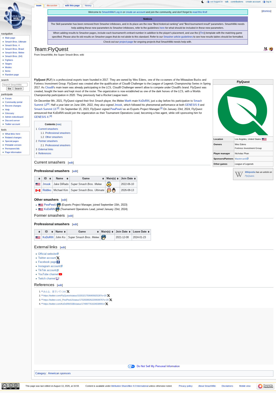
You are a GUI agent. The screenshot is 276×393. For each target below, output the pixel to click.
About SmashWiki (207, 386)
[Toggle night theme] (202, 1)
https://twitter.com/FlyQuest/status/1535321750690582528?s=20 (74, 295)
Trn (202, 33)
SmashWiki (108, 12)
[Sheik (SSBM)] (108, 184)
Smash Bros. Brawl (14, 49)
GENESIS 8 (192, 105)
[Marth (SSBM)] (59, 205)
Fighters (9, 60)
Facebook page (47, 262)
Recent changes (13, 106)
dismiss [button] (266, 11)
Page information (13, 152)
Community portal (13, 102)
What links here (12, 134)
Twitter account (47, 258)
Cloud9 (49, 87)
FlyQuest (249, 176)
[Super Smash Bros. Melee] (265, 48)
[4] (51, 116)
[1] (48, 104)
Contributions (237, 1)
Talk (227, 1)
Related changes (13, 137)
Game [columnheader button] (86, 178)
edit (71, 162)
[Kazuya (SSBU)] (113, 190)
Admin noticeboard (14, 117)
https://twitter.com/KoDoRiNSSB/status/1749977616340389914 (74, 304)
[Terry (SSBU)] (108, 190)
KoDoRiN (144, 100)
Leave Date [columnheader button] (139, 231)
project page (126, 41)
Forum (8, 98)
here (162, 27)
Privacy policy (186, 386)
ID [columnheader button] (45, 178)
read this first (199, 12)
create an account (135, 12)
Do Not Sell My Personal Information (158, 366)
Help (7, 109)
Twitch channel (47, 278)
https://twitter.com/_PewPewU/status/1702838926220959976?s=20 (76, 300)
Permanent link (12, 148)
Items (8, 71)
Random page (12, 74)
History (88, 5)
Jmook (118, 105)
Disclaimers (227, 386)
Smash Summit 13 (45, 109)
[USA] (264, 139)
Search (5, 80)
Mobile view (245, 386)
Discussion (52, 5)
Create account (253, 1)
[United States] (37, 184)
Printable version (13, 145)
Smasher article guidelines (178, 36)
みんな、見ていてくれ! (54, 291)
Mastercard (240, 158)
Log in (118, 12)
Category (40, 373)
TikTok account (47, 270)
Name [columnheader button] (59, 178)
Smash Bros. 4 (12, 45)
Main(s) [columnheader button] (111, 178)
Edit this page (72, 5)
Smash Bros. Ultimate (15, 41)
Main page (10, 38)
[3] (161, 108)
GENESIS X (41, 117)
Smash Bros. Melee (14, 52)
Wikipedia (250, 172)
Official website (47, 253)
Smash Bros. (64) (13, 56)
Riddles (47, 190)
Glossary (9, 113)
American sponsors (59, 373)
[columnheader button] (37, 178)
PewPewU (116, 109)
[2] (58, 108)
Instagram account (49, 266)
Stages (8, 63)
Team (38, 5)
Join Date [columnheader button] (127, 178)
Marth (128, 100)
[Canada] (37, 190)
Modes (8, 67)
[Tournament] (271, 48)
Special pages (12, 141)
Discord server (12, 120)
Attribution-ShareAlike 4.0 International (129, 386)
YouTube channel (48, 274)
